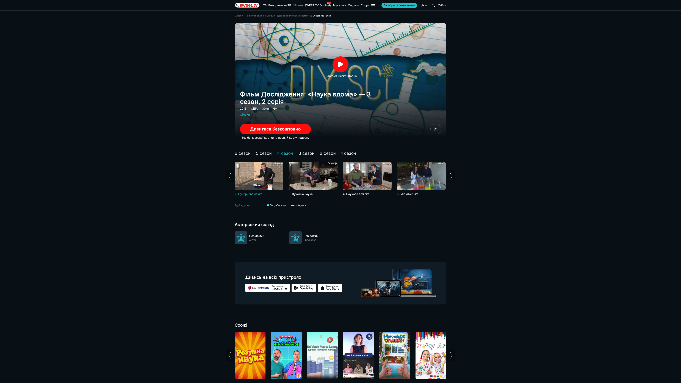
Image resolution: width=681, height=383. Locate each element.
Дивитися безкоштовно (275, 129)
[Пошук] (433, 5)
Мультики (339, 5)
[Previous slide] (230, 176)
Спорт (365, 5)
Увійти (442, 5)
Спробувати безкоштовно (399, 5)
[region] (340, 179)
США (254, 108)
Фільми (298, 5)
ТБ (265, 5)
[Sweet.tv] (247, 5)
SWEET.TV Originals (317, 5)
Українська (277, 205)
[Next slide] (451, 176)
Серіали (353, 5)
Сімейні (245, 114)
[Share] (435, 129)
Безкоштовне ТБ (279, 5)
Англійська (298, 205)
